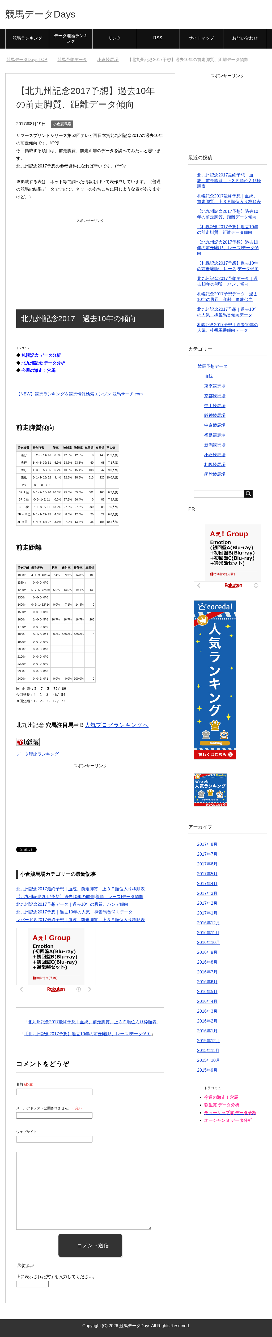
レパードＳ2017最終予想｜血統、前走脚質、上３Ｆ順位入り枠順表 (80, 919)
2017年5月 (207, 874)
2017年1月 (207, 913)
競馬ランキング (27, 38)
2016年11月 (208, 932)
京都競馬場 (215, 396)
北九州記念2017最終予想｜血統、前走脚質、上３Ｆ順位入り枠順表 (80, 889)
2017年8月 (207, 844)
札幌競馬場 (215, 464)
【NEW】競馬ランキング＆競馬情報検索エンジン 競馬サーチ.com (79, 394)
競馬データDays (40, 14)
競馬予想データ (212, 366)
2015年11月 (208, 1050)
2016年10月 (208, 942)
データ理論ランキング (71, 38)
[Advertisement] (90, 258)
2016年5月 (207, 991)
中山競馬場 (215, 405)
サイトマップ (201, 38)
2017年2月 (207, 903)
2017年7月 (207, 854)
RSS (157, 38)
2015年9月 (207, 1070)
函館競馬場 (215, 474)
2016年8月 (207, 962)
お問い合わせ (245, 38)
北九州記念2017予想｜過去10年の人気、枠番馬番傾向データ (74, 912)
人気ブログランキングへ (116, 725)
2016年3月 (207, 1011)
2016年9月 (207, 952)
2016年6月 (207, 982)
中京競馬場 (215, 425)
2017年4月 (207, 883)
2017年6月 (207, 864)
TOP (26, 59)
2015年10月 (208, 1060)
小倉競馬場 (62, 124)
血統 (208, 376)
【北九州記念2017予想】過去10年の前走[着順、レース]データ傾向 (79, 896)
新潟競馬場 (215, 445)
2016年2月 (207, 1021)
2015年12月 (208, 1040)
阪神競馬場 (215, 415)
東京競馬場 (215, 386)
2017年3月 (207, 893)
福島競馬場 (215, 435)
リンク (114, 38)
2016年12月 (208, 923)
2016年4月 (207, 1001)
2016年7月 (207, 972)
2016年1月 (207, 1031)
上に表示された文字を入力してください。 (56, 1276)
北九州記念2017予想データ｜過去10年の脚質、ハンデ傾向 (72, 904)
